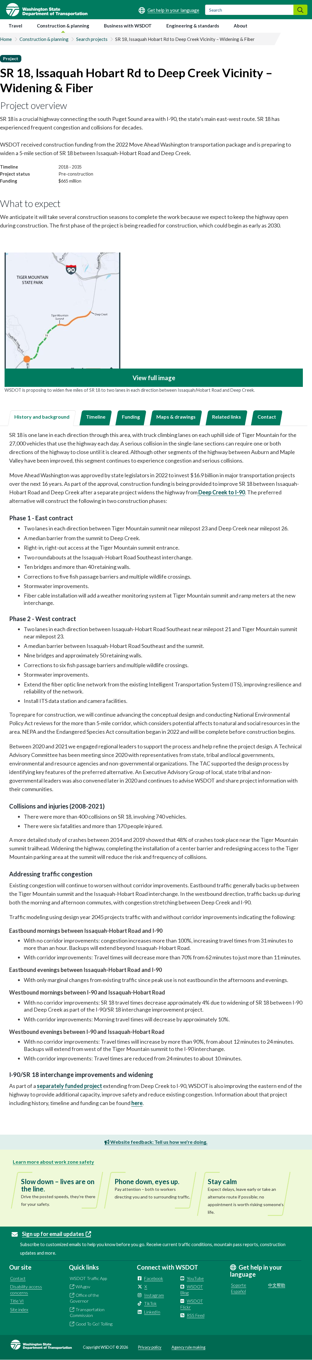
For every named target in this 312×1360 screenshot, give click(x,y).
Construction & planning (63, 25)
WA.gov (83, 1286)
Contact (18, 1278)
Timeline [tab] (95, 417)
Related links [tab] (226, 417)
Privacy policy (149, 1347)
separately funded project (69, 1085)
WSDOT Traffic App (88, 1278)
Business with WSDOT (128, 25)
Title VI (17, 1301)
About (240, 25)
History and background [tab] (41, 417)
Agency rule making (188, 1347)
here (137, 1103)
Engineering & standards (192, 25)
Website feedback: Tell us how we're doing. (158, 1142)
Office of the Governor (84, 1298)
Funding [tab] (131, 417)
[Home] (43, 9)
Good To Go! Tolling (94, 1323)
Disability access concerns (26, 1289)
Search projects (92, 39)
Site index (19, 1309)
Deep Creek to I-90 (221, 492)
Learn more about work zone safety (53, 1162)
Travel (15, 25)
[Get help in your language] (169, 10)
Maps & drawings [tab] (176, 417)
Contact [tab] (266, 417)
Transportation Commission (87, 1312)
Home (6, 39)
